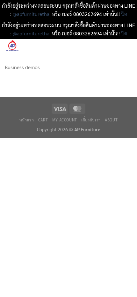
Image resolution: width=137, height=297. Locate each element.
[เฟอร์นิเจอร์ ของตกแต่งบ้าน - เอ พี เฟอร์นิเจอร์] (32, 46)
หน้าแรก (26, 119)
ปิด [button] (124, 14)
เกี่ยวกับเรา (91, 119)
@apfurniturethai (32, 14)
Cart (43, 119)
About (111, 119)
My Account (64, 119)
